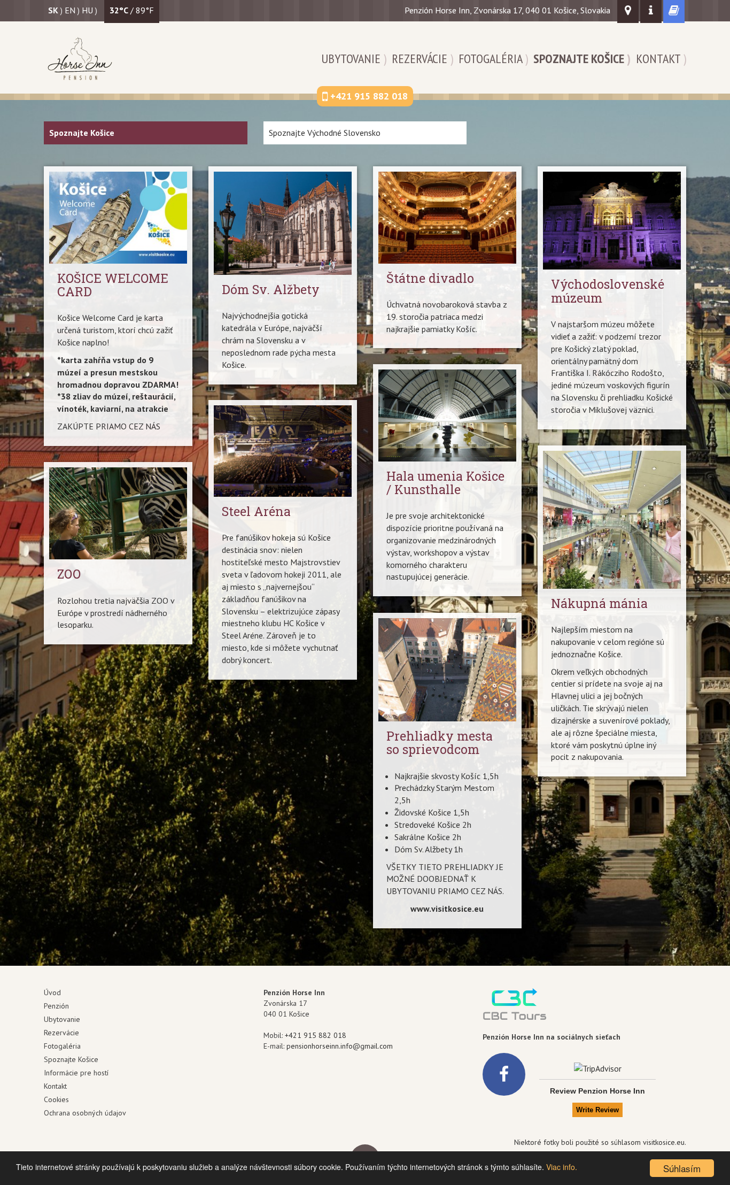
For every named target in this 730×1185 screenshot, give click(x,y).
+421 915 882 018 (315, 1035)
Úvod (52, 992)
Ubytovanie (350, 58)
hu (87, 10)
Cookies (56, 1099)
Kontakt (658, 58)
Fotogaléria (490, 58)
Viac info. (561, 1166)
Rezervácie (419, 58)
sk (53, 10)
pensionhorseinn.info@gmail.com (339, 1046)
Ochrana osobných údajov (85, 1113)
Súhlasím (682, 1168)
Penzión (56, 1006)
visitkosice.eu (664, 1142)
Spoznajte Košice (578, 58)
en (70, 10)
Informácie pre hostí (76, 1073)
